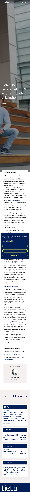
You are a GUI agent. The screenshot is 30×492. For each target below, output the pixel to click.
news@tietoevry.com (8, 359)
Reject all (15, 250)
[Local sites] (25, 2)
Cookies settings (15, 255)
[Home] (6, 2)
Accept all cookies (15, 246)
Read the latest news (14, 396)
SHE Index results (13, 200)
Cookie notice (10, 241)
